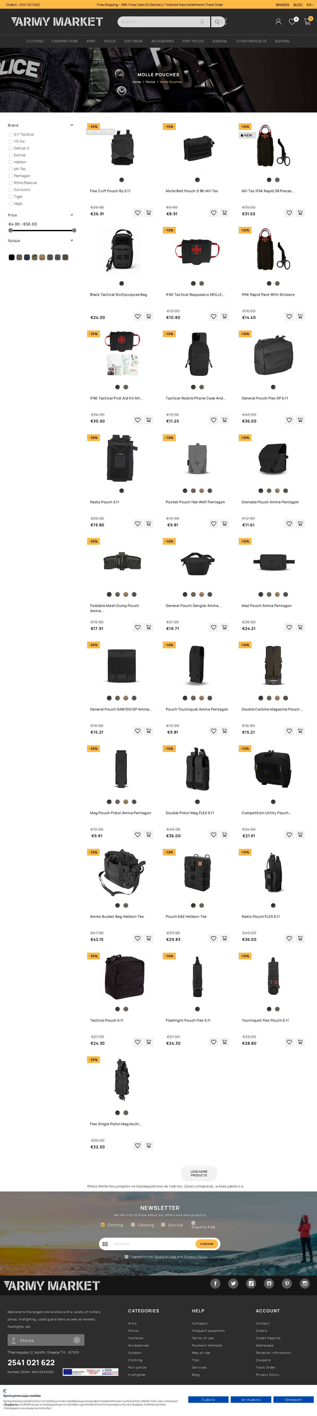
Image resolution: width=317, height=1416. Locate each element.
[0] (292, 21)
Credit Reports (268, 1338)
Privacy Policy (195, 1257)
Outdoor (135, 1353)
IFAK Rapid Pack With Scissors (268, 294)
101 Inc (19, 141)
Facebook (215, 1283)
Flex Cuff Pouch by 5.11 (110, 190)
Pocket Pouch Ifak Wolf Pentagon (195, 502)
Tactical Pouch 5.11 (107, 1020)
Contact (263, 1323)
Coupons (263, 1360)
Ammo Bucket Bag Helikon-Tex (117, 916)
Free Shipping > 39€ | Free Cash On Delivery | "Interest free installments (151, 4)
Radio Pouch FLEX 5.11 (261, 916)
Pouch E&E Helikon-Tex (186, 916)
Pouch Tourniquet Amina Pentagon (197, 709)
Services (199, 1367)
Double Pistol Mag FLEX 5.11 (190, 812)
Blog (196, 1375)
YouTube (269, 1283)
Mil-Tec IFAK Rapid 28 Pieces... (268, 190)
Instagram (305, 1283)
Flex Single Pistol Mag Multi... (116, 1124)
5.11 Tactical (24, 134)
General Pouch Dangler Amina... (193, 605)
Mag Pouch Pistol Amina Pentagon (120, 812)
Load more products (199, 1173)
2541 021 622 (29, 4)
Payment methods (207, 1345)
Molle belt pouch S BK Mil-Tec (192, 190)
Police (133, 1331)
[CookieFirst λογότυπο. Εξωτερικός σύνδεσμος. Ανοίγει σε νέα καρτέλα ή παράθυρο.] (4, 1391)
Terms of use (203, 1338)
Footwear (136, 1338)
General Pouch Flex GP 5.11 (265, 398)
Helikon (20, 162)
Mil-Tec (20, 168)
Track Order (214, 4)
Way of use (201, 1353)
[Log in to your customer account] (278, 21)
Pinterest (287, 1283)
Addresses (265, 1345)
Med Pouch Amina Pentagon (267, 605)
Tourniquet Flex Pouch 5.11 (265, 1020)
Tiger (18, 196)
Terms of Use (165, 1257)
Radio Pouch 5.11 (104, 502)
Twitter (233, 1283)
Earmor (20, 155)
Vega (18, 203)
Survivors (22, 189)
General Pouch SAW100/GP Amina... (121, 709)
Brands (282, 5)
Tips (195, 1360)
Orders (261, 1331)
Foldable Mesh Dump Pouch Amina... (114, 608)
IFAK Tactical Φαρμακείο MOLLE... (195, 294)
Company (200, 1323)
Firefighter (137, 1375)
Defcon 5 (21, 148)
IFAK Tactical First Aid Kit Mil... (116, 398)
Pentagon (22, 175)
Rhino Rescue (25, 182)
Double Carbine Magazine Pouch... (272, 709)
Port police (137, 1367)
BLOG (297, 5)
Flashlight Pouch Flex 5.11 (188, 1020)
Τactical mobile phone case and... (196, 398)
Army (132, 1323)
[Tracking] (222, 24)
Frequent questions (208, 1331)
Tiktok (251, 1283)
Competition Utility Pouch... (267, 812)
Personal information (273, 1353)
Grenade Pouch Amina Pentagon (270, 502)
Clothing (135, 1360)
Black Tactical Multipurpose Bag (118, 294)
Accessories (138, 1345)
